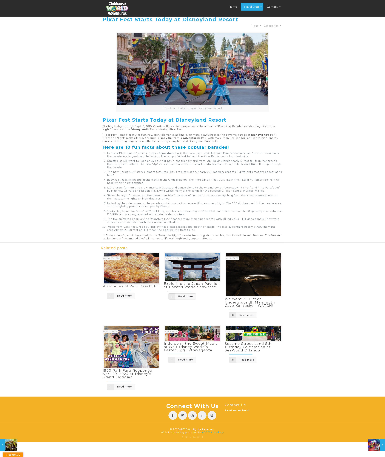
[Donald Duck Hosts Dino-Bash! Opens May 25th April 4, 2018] (8, 445)
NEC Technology (213, 432)
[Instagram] (198, 437)
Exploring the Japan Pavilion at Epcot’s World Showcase (192, 285)
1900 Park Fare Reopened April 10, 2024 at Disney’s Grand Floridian (127, 373)
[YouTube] (190, 437)
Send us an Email (237, 410)
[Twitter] (186, 437)
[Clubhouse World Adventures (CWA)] (117, 8)
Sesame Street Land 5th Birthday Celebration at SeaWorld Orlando (248, 347)
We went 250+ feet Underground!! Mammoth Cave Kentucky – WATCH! (250, 302)
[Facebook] (182, 437)
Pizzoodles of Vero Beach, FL (131, 286)
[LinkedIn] (194, 437)
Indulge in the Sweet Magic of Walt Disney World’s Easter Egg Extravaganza (191, 347)
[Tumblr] (202, 437)
